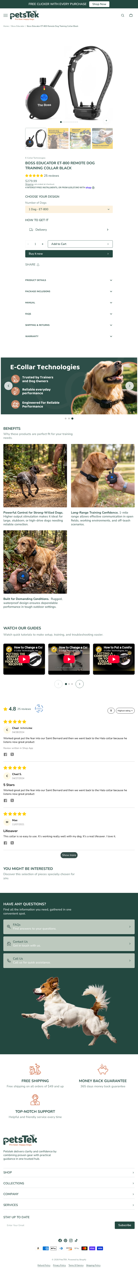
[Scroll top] (134, 1267)
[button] (122, 15)
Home (6, 26)
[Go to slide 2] (69, 418)
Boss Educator (17, 26)
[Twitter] (30, 273)
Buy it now (36, 254)
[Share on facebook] (5, 754)
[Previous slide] (8, 386)
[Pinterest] (43, 273)
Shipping (29, 184)
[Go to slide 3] (72, 419)
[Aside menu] (6, 15)
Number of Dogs (35, 203)
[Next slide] (129, 386)
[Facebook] (37, 273)
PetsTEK (63, 1259)
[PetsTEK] (24, 15)
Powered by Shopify (77, 1259)
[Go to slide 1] (65, 418)
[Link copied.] (50, 273)
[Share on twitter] (12, 755)
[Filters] (111, 711)
